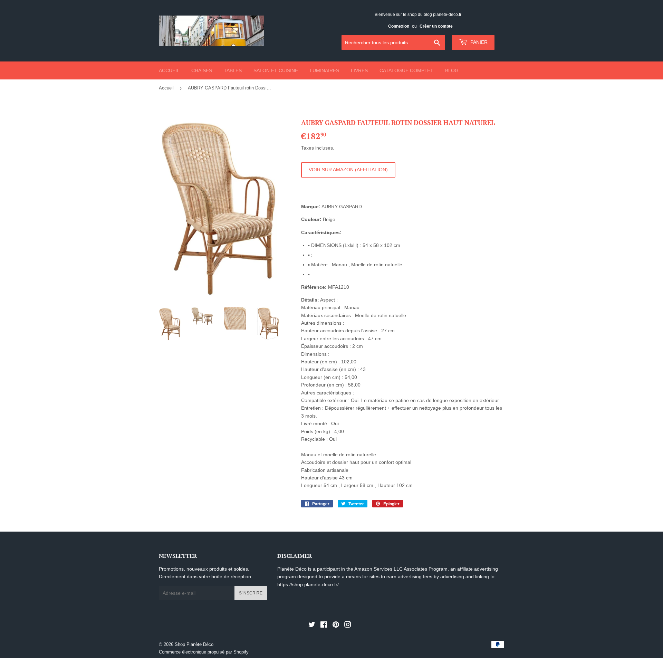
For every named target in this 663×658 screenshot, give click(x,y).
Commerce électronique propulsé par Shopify (204, 652)
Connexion (398, 26)
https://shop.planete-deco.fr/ (308, 584)
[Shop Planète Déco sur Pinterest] (335, 625)
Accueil (169, 70)
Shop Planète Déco (194, 644)
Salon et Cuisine (275, 70)
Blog (452, 70)
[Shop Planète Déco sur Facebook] (323, 625)
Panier (478, 42)
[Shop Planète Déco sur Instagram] (347, 625)
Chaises (201, 70)
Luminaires (324, 70)
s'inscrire (250, 593)
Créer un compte (436, 26)
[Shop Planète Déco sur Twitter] (311, 625)
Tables (233, 70)
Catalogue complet (406, 70)
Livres (359, 70)
